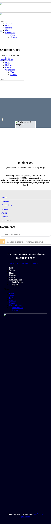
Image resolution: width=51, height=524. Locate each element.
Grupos (13, 74)
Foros (12, 72)
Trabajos (8, 60)
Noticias (8, 65)
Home (11, 293)
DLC (7, 63)
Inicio (7, 58)
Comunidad (10, 70)
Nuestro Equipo (15, 305)
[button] (25, 289)
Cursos (8, 67)
